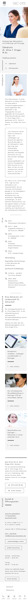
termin (8, 598)
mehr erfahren (14, 366)
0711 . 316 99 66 (10, 534)
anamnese (14, 598)
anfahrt (24, 598)
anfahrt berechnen (13, 548)
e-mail (20, 598)
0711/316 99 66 (17, 485)
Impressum (9, 587)
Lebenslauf (12, 64)
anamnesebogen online (16, 541)
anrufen (3, 598)
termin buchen (16, 491)
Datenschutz (10, 590)
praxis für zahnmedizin (12, 514)
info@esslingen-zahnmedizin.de (15, 536)
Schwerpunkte (13, 68)
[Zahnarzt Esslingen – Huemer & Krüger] (19, 3)
